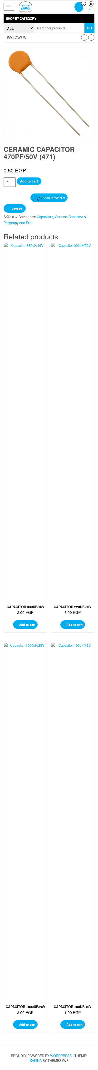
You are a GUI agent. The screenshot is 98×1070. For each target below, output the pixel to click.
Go (89, 28)
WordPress (61, 1055)
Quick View (27, 251)
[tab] (49, 18)
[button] (49, 18)
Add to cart (29, 181)
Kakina (36, 1060)
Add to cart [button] (27, 624)
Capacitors (45, 216)
